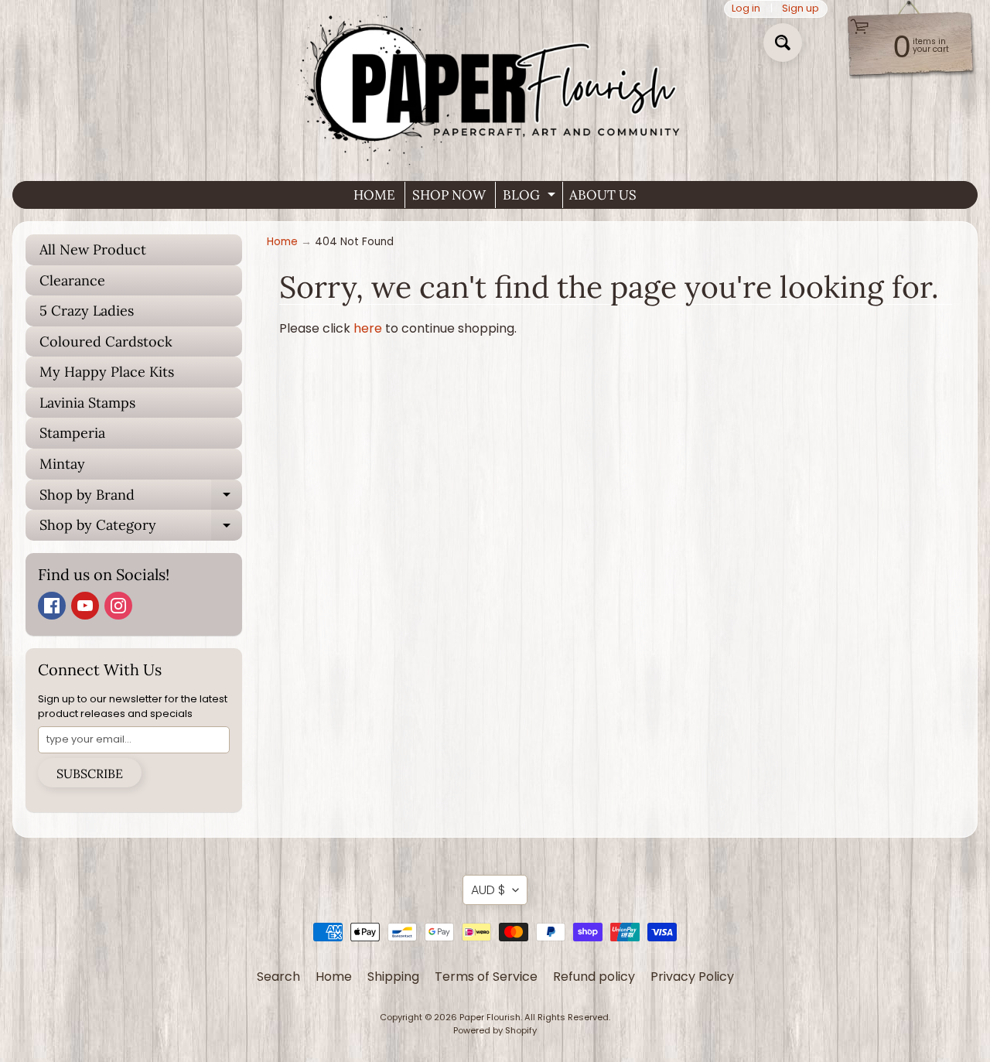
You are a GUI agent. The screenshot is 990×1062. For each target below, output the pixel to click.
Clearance (72, 280)
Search (278, 976)
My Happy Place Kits (106, 372)
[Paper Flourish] (495, 84)
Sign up (800, 9)
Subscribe (89, 773)
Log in (746, 9)
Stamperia (72, 433)
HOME (374, 194)
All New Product (92, 249)
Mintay (62, 464)
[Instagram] (118, 606)
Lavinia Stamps (87, 402)
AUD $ (488, 890)
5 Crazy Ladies (86, 310)
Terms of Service (486, 976)
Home (282, 241)
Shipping (393, 976)
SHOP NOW (449, 194)
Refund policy (594, 976)
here (367, 328)
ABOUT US (603, 194)
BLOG (531, 197)
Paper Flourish (490, 1017)
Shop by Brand (140, 498)
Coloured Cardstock (105, 341)
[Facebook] (52, 606)
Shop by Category (140, 528)
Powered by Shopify (495, 1030)
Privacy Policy (692, 976)
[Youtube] (85, 606)
